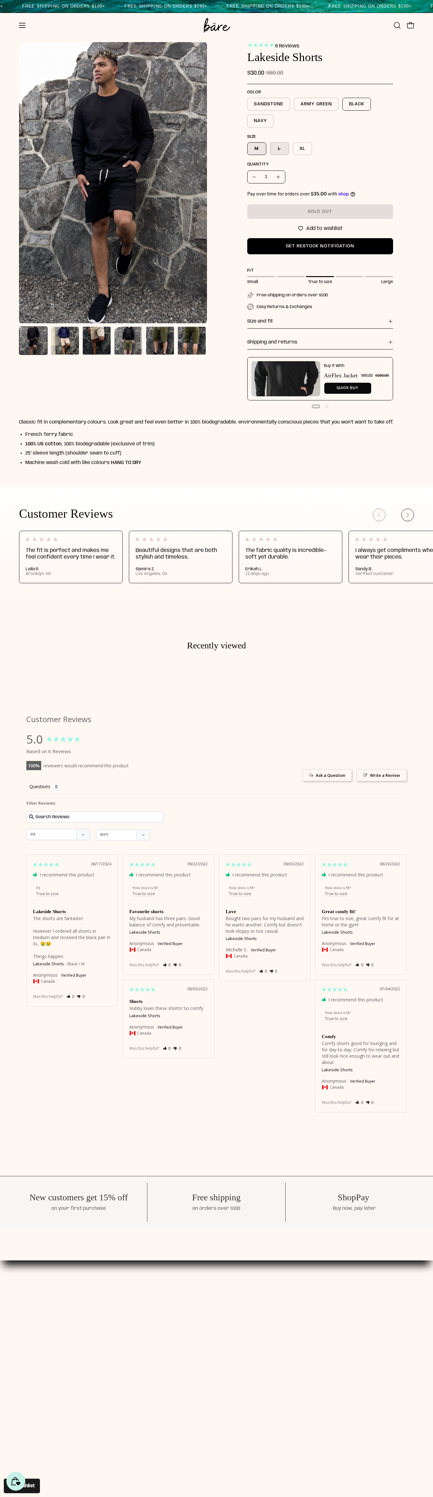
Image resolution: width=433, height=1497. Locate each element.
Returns (253, 1334)
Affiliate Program (204, 1345)
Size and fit (260, 321)
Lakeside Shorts (48, 964)
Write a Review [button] (385, 775)
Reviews (193, 1323)
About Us (193, 1301)
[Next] (407, 515)
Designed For (199, 1312)
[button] (397, 25)
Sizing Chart (258, 1323)
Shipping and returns (272, 342)
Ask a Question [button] (330, 775)
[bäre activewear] (216, 25)
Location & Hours (204, 1356)
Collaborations (201, 1334)
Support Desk (260, 1301)
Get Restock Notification (320, 246)
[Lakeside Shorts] (33, 340)
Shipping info (259, 1312)
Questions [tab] (39, 786)
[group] (216, 557)
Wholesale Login (263, 1345)
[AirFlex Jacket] (285, 379)
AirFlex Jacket (341, 375)
